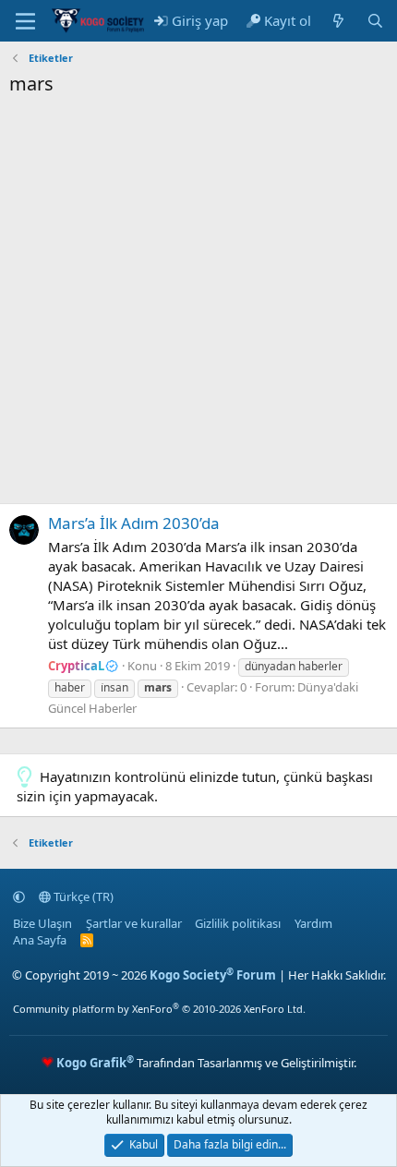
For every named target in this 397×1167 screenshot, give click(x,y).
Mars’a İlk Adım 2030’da (134, 523)
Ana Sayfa (39, 940)
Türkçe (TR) (82, 896)
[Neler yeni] (338, 21)
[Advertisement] (198, 304)
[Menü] (25, 21)
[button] (19, 896)
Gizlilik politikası (238, 923)
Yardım (313, 923)
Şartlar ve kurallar (134, 923)
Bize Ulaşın (42, 923)
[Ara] (375, 21)
